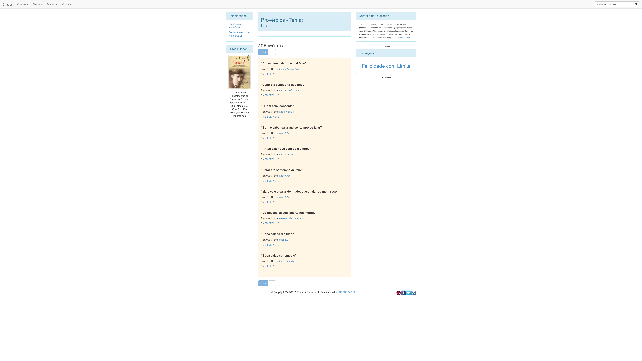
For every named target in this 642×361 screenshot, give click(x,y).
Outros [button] (65, 4)
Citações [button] (21, 4)
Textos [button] (36, 4)
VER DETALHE (271, 74)
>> (272, 52)
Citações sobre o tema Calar (237, 25)
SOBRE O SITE (347, 292)
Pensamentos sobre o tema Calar (239, 34)
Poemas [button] (51, 4)
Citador (7, 4)
